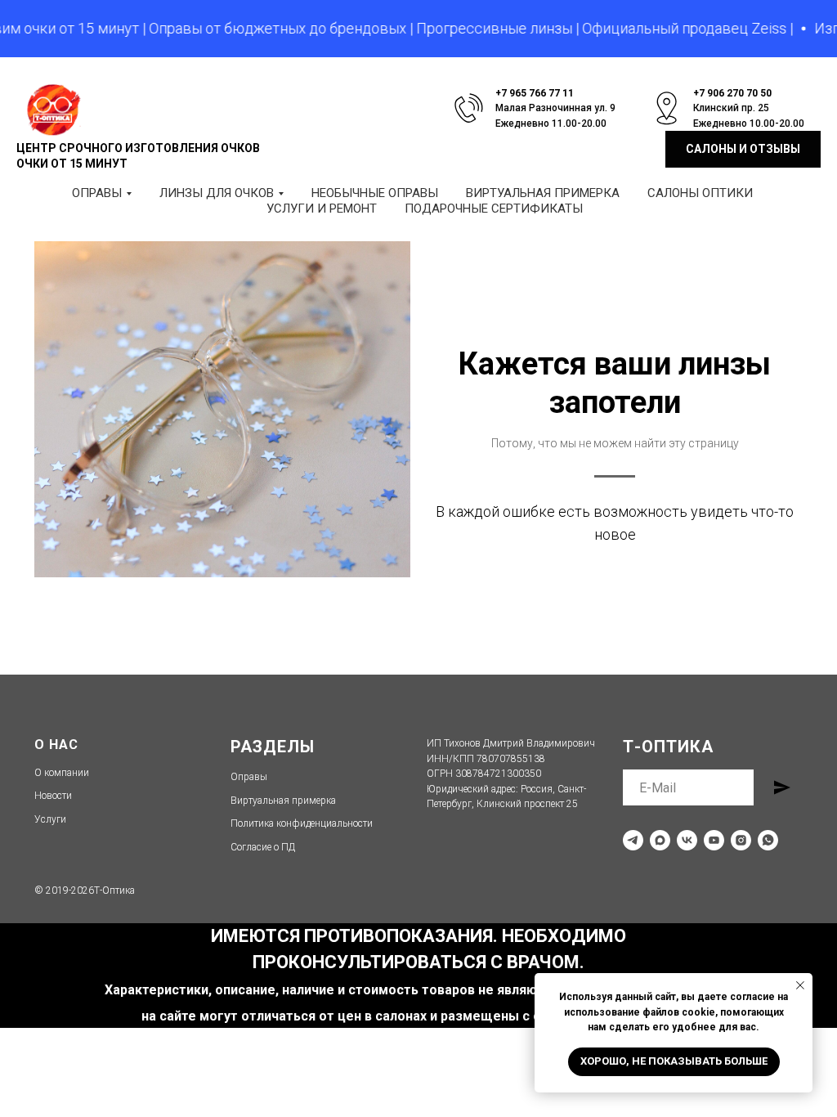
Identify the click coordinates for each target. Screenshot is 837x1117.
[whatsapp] (768, 840)
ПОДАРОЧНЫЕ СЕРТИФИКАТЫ (494, 208)
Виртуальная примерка (283, 800)
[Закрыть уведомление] (800, 985)
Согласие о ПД (263, 847)
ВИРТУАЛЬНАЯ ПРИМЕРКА (543, 193)
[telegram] (633, 840)
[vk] (687, 840)
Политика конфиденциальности (302, 823)
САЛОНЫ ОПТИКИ (700, 193)
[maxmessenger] (660, 840)
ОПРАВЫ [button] (97, 193)
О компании (61, 772)
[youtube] (714, 840)
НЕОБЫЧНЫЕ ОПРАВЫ (374, 193)
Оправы (249, 777)
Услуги (50, 819)
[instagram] (741, 840)
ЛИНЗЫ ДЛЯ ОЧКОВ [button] (216, 193)
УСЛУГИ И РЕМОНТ (321, 208)
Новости (53, 795)
